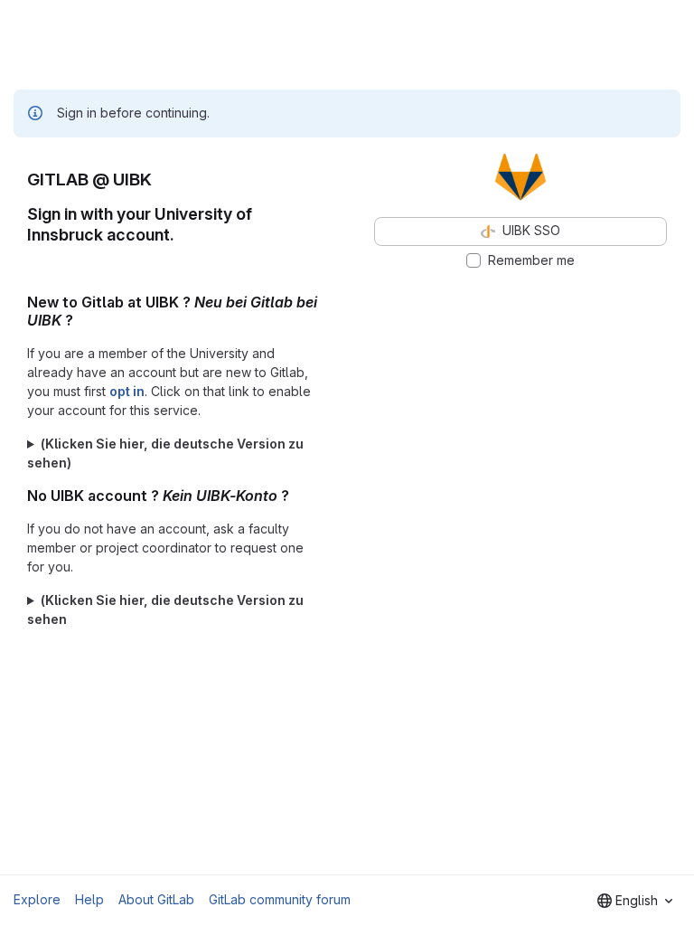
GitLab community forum (280, 899)
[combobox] (634, 901)
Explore (37, 899)
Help (89, 899)
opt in (127, 391)
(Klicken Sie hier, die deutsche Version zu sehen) (165, 453)
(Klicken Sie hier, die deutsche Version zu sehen (165, 609)
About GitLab (156, 899)
